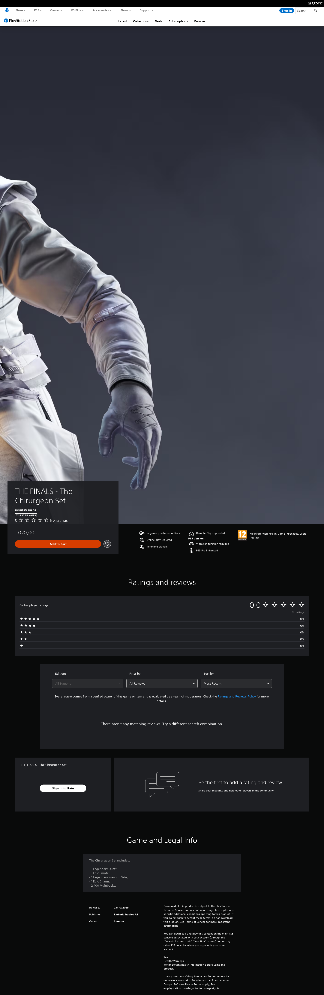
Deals (159, 21)
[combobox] (87, 683)
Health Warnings (174, 961)
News (124, 10)
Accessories (101, 10)
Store (19, 10)
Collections (141, 21)
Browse (199, 21)
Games (55, 10)
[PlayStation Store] (21, 20)
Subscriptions (178, 21)
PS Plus (76, 10)
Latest (122, 21)
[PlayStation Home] (7, 10)
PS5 (36, 10)
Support (145, 10)
